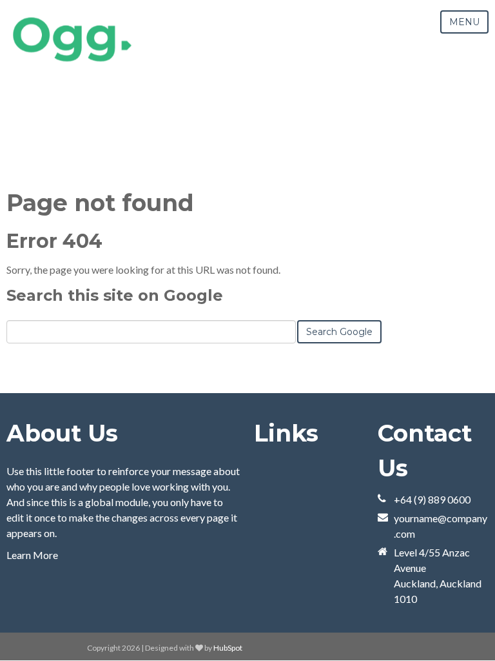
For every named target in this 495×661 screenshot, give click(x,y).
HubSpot (227, 648)
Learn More (32, 555)
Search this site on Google (114, 295)
